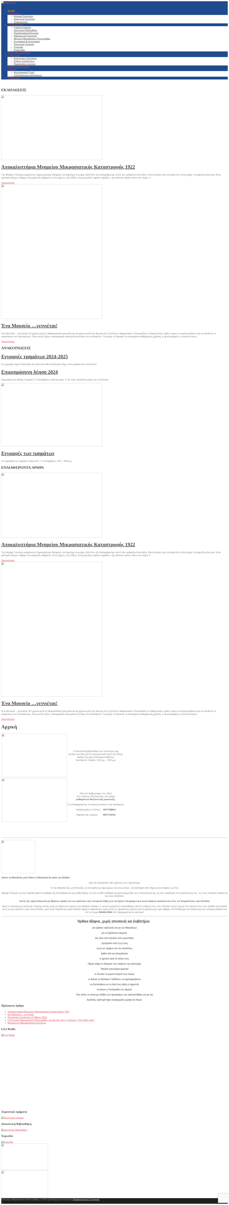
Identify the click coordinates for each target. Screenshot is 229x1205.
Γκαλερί (11, 69)
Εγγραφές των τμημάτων (27, 453)
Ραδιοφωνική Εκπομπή (25, 36)
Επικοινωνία (13, 78)
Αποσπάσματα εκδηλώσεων (28, 75)
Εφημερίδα (19, 50)
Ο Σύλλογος (13, 13)
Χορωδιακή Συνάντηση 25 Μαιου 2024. (27, 1017)
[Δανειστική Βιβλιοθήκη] (14, 1130)
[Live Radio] (8, 1035)
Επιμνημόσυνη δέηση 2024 (29, 372)
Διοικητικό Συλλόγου (24, 19)
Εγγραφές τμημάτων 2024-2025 (34, 356)
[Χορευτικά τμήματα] (12, 1117)
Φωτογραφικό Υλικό (24, 72)
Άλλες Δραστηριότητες (18, 52)
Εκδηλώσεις (13, 55)
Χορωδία (18, 47)
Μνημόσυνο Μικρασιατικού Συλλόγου (26, 1023)
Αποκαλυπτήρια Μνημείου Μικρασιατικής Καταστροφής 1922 (68, 167)
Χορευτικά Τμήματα (24, 44)
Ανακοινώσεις (21, 22)
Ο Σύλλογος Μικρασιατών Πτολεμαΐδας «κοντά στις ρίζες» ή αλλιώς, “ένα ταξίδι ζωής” (51, 1020)
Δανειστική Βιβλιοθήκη (25, 30)
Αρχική (11, 10)
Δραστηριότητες (15, 24)
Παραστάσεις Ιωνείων (25, 64)
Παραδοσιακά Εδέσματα (26, 33)
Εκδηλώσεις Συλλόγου (25, 58)
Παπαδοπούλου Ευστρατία (86, 1199)
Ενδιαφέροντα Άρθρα (18, 66)
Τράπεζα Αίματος (22, 27)
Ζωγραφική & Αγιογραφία (27, 41)
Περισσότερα (7, 182)
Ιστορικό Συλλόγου (23, 16)
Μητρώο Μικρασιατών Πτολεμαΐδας (32, 38)
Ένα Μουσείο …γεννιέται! (29, 325)
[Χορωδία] (7, 1142)
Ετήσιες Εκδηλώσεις (24, 61)
